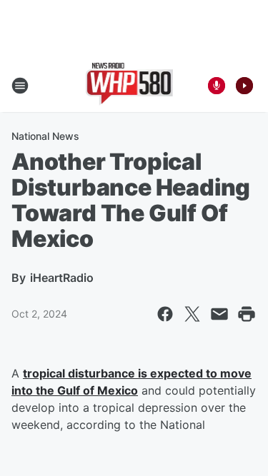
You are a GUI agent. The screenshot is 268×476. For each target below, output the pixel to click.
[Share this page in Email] (219, 314)
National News (45, 136)
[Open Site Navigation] (20, 85)
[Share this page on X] (192, 314)
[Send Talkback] (216, 85)
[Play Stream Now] (244, 85)
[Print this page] (247, 314)
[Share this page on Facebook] (165, 314)
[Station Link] (130, 85)
